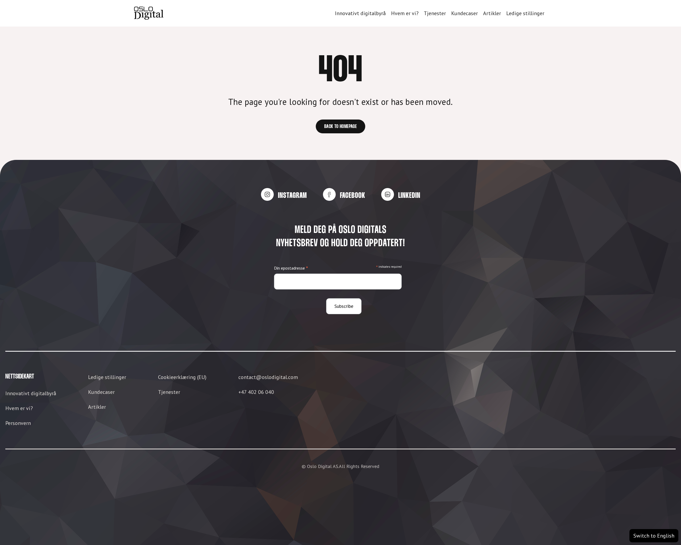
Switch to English (653, 535)
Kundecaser (464, 13)
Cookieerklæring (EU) (182, 377)
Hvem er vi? (404, 13)
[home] (148, 13)
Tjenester (435, 13)
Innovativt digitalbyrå (360, 13)
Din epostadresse (291, 268)
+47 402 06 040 (256, 392)
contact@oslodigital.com (268, 377)
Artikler (492, 13)
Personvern (18, 423)
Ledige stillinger (525, 13)
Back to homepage (340, 126)
